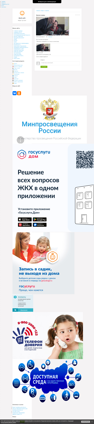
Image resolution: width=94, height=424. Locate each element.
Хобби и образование (18, 81)
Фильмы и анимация (18, 80)
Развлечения (16, 74)
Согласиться (85, 421)
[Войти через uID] (46, 60)
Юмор (15, 83)
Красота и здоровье (18, 66)
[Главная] (22, 15)
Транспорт (16, 78)
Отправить (44, 66)
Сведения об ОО (5, 4)
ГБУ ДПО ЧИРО (16, 411)
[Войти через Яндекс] (51, 60)
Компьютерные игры (18, 65)
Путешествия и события (19, 72)
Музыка (15, 69)
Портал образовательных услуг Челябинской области (20, 409)
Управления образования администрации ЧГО (19, 413)
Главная (38, 10)
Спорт (15, 77)
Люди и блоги (17, 68)
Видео (42, 10)
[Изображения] (43, 47)
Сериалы (47, 10)
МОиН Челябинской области (19, 407)
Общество (16, 71)
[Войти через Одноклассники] (53, 60)
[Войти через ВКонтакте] (48, 60)
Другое (15, 63)
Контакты (3, 7)
